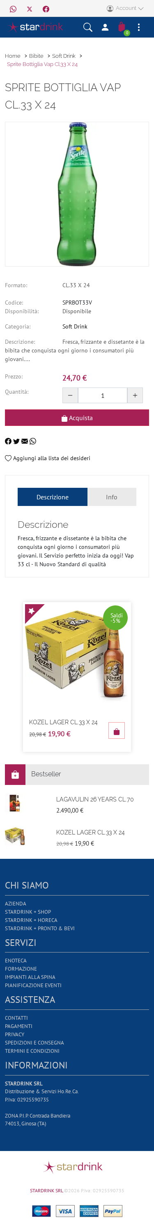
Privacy (14, 1034)
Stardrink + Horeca (31, 920)
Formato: (16, 285)
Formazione (21, 968)
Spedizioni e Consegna (34, 1042)
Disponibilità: (22, 311)
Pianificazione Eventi (33, 985)
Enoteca (16, 960)
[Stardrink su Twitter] (29, 8)
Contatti (16, 1017)
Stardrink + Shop (28, 911)
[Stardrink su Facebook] (46, 8)
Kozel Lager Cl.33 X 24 (63, 722)
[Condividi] (9, 440)
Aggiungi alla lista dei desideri (50, 458)
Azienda (15, 903)
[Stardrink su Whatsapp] (13, 8)
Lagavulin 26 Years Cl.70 (95, 799)
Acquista (80, 418)
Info (111, 497)
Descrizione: (20, 341)
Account (125, 8)
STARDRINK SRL (47, 1190)
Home (13, 56)
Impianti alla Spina (30, 977)
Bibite (36, 56)
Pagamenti (18, 1026)
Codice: (14, 302)
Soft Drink (64, 56)
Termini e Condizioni (32, 1050)
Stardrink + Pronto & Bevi (40, 928)
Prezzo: (14, 376)
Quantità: (16, 391)
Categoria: (17, 326)
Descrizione (53, 497)
